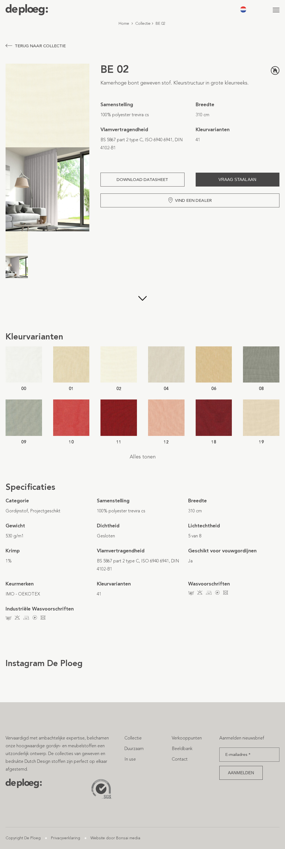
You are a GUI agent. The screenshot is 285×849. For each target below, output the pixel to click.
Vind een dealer (193, 200)
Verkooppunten (187, 738)
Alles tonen (143, 457)
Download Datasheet (142, 179)
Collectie (143, 23)
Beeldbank (182, 748)
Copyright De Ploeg (23, 838)
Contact (180, 759)
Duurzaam (134, 748)
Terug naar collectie (40, 45)
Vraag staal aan (237, 179)
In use (130, 759)
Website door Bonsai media (115, 838)
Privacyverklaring (65, 838)
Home (124, 23)
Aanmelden (241, 772)
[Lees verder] (142, 306)
